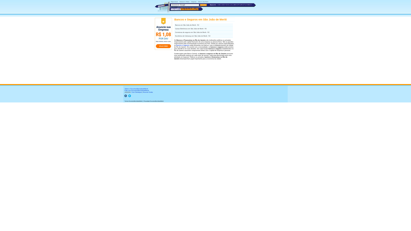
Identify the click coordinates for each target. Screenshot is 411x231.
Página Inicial (174, 1)
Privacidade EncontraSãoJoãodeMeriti (153, 101)
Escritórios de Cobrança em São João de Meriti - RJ (192, 36)
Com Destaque (137, 92)
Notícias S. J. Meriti (184, 1)
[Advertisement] (245, 50)
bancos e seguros (182, 45)
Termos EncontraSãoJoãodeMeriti (133, 101)
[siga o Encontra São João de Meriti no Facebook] (125, 96)
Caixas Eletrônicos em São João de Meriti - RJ (191, 29)
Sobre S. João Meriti (203, 1)
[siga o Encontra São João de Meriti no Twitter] (129, 96)
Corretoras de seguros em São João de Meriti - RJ (192, 32)
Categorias (193, 1)
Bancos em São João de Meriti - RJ (187, 25)
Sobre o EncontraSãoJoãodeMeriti (136, 89)
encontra (184, 9)
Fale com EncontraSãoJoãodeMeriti (137, 90)
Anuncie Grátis (148, 92)
